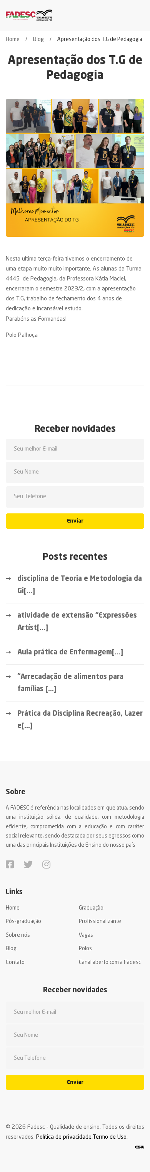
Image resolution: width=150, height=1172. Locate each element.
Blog (38, 39)
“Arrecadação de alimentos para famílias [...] (70, 683)
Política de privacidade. (64, 1137)
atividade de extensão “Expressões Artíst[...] (77, 621)
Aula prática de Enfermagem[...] (70, 652)
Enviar (75, 521)
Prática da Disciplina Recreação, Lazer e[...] (80, 719)
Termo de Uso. (110, 1137)
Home (13, 39)
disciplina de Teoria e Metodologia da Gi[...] (79, 585)
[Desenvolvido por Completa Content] (139, 1147)
